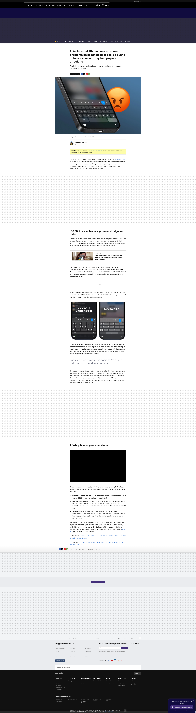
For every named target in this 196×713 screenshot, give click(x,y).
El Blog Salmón (134, 681)
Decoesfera (121, 683)
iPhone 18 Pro (71, 41)
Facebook (82, 74)
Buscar (137, 667)
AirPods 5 (96, 638)
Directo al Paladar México (97, 699)
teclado (91, 549)
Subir (136, 673)
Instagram (103, 5)
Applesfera (58, 685)
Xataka (57, 681)
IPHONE (30, 5)
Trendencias (121, 681)
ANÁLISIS (72, 5)
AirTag (116, 41)
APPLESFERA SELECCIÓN (53, 5)
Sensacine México (85, 699)
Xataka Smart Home (60, 687)
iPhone (111, 41)
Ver (98, 582)
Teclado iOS (83, 549)
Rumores (58, 654)
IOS (65, 5)
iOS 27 (90, 638)
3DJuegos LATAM (72, 699)
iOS (76, 549)
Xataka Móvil (59, 683)
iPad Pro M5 (104, 638)
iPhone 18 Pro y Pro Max (72, 638)
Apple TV (105, 41)
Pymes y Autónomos (133, 683)
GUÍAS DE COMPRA (83, 5)
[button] (80, 142)
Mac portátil (88, 648)
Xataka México (59, 699)
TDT (100, 41)
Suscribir (124, 648)
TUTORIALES (39, 5)
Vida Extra (70, 683)
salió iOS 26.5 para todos (95, 151)
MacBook (58, 657)
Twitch (97, 5)
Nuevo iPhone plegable (115, 638)
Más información (109, 711)
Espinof (82, 683)
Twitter (108, 5)
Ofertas (72, 654)
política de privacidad (120, 651)
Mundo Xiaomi (59, 689)
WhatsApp (87, 654)
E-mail (89, 74)
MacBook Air (127, 41)
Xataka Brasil (59, 701)
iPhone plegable (80, 41)
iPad (121, 41)
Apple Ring (126, 638)
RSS (118, 660)
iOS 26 (86, 657)
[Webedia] (137, 1)
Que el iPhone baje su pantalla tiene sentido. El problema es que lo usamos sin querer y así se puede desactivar (108, 257)
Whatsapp (89, 41)
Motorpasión (109, 681)
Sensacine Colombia (83, 702)
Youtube (106, 5)
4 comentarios (75, 74)
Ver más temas (60, 660)
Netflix (95, 41)
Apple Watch (88, 651)
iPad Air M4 (83, 638)
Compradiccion (121, 685)
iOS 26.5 (98, 549)
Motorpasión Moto (110, 683)
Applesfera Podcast (60, 648)
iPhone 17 (72, 657)
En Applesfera (98, 253)
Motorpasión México (109, 699)
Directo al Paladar (97, 681)
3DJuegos (70, 681)
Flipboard (100, 5)
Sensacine (83, 681)
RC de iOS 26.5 (119, 159)
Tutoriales (72, 648)
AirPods (57, 651)
